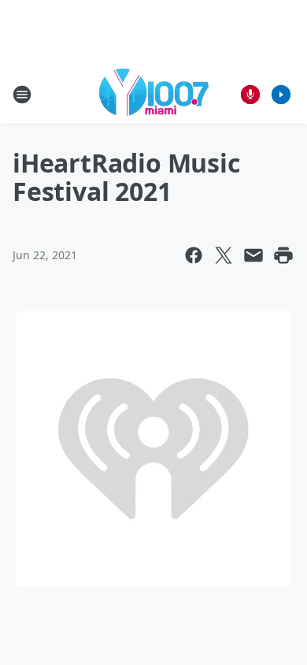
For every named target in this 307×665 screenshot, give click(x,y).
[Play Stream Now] (281, 94)
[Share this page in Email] (253, 255)
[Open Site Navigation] (22, 94)
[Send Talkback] (250, 94)
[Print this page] (283, 255)
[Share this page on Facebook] (194, 255)
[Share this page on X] (224, 255)
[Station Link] (154, 94)
